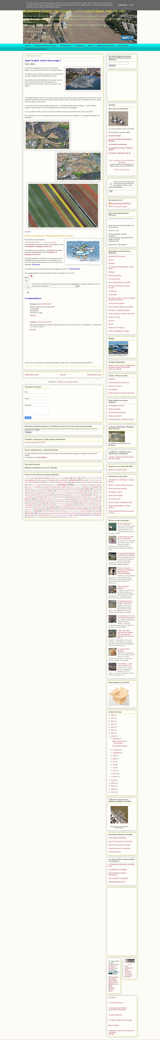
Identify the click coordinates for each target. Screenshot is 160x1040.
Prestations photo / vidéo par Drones (121, 419)
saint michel (74, 513)
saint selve (84, 513)
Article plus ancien (94, 375)
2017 (113, 724)
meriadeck (29, 505)
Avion (33, 478)
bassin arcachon (62, 482)
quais (97, 511)
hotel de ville (80, 501)
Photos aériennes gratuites (118, 488)
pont (36, 511)
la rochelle (43, 503)
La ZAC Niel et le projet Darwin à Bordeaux (126, 537)
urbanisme (98, 515)
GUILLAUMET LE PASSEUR (118, 878)
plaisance (30, 511)
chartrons (42, 491)
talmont (58, 515)
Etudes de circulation (116, 495)
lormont (77, 503)
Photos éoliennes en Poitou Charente (121, 314)
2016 (113, 727)
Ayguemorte (41, 478)
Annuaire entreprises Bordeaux (129, 974)
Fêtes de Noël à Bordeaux (123, 587)
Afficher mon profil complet (118, 206)
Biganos (49, 478)
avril (114, 767)
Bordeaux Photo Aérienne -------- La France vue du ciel (74, 10)
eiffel (50, 495)
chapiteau (96, 489)
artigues (91, 480)
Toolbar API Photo (115, 852)
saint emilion (57, 513)
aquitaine (44, 480)
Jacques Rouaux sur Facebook (119, 848)
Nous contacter (123, 45)
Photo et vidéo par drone (122, 170)
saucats (99, 513)
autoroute (27, 482)
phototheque (73, 509)
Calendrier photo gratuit (117, 256)
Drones (90, 45)
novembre (116, 750)
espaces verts (75, 495)
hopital (67, 501)
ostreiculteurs (29, 507)
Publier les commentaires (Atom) (67, 382)
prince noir (60, 511)
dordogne (34, 495)
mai (114, 764)
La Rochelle (113, 294)
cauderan (27, 489)
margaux (99, 503)
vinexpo (62, 517)
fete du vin (50, 497)
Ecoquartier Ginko (115, 136)
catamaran (86, 487)
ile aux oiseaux (91, 501)
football (71, 497)
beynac (33, 485)
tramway (82, 515)
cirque (81, 491)
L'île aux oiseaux (114, 279)
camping (46, 487)
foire (64, 497)
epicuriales (66, 495)
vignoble (51, 517)
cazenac (35, 489)
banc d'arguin (51, 482)
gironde (45, 499)
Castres (74, 478)
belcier (96, 482)
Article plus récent (32, 375)
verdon (36, 517)
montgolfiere (80, 505)
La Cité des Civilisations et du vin (120, 153)
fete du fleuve (39, 497)
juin (114, 761)
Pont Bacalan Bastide (119, 746)
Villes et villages (114, 965)
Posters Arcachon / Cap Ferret (119, 382)
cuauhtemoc (95, 493)
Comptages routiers (115, 492)
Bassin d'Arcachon (115, 275)
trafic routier (73, 515)
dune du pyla (43, 495)
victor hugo (43, 517)
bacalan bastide (38, 482)
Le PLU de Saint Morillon (117, 1010)
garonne (28, 499)
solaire (36, 515)
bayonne (82, 482)
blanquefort (47, 485)
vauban (30, 517)
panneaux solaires (40, 507)
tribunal (90, 515)
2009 (113, 786)
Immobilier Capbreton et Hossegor (120, 1020)
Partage (111, 1034)
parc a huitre (62, 507)
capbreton (64, 487)
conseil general (48, 493)
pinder (94, 509)
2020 (113, 721)
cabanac (99, 485)
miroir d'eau (49, 505)
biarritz (39, 485)
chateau (50, 491)
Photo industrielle (114, 409)
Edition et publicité (115, 416)
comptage (38, 493)
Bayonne (112, 320)
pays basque (28, 509)
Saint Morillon (29, 480)
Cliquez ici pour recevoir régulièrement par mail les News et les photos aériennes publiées (122, 367)
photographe (63, 509)
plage (100, 509)
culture (27, 495)
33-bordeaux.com (115, 499)
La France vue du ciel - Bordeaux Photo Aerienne (119, 827)
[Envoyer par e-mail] (26, 64)
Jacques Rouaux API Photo (121, 203)
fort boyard (84, 497)
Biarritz (111, 324)
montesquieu (69, 505)
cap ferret (54, 487)
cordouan (68, 493)
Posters (111, 260)
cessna (77, 489)
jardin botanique (32, 503)
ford (77, 497)
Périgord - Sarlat (114, 317)
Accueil (27, 45)
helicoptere (59, 501)
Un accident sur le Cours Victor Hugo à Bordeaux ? (126, 617)
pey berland (52, 509)
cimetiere (59, 491)
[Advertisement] (122, 85)
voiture (74, 517)
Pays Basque (113, 389)
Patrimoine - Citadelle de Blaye (119, 310)
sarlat (92, 513)
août (114, 756)
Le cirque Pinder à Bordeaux (124, 650)
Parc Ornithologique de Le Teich (120, 282)
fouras (91, 497)
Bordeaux (112, 263)
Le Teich (97, 478)
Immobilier (112, 997)
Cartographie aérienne (116, 405)
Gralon (130, 964)
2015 (113, 730)
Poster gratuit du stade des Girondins (121, 393)
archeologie (62, 480)
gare (97, 497)
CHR (56, 478)
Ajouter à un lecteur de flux (118, 470)
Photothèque (79, 45)
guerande (50, 501)
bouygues (84, 485)
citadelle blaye (91, 491)
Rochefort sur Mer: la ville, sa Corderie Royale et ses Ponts (122, 299)
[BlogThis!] (28, 64)
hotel (72, 501)
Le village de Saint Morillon (118, 1008)
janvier (115, 776)
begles (90, 482)
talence (53, 515)
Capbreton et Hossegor (117, 327)
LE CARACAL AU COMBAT (118, 870)
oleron (97, 505)
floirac (58, 497)
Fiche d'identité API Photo (117, 838)
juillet (115, 759)
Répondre (33, 315)
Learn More (122, 5)
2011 (113, 780)
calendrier (38, 487)
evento (94, 495)
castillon (78, 487)
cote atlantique (77, 493)
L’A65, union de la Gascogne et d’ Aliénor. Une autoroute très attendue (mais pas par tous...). (126, 634)
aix (37, 480)
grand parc (80, 499)
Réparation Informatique (105, 45)
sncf (29, 515)
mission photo (59, 505)
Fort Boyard (113, 291)
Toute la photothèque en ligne (119, 331)
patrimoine (95, 507)
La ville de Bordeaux (116, 1003)
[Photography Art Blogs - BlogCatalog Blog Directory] (114, 982)
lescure (63, 503)
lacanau (58, 503)
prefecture (52, 511)
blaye (54, 485)
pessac (43, 509)
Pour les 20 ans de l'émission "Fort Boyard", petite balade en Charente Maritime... (126, 570)
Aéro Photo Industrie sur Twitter (119, 845)
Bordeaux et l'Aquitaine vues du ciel (39, 246)
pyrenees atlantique (87, 511)
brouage (91, 485)
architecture (73, 480)
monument (90, 505)
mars (115, 770)
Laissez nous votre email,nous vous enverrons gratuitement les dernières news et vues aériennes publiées (121, 184)
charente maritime (30, 491)
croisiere (87, 493)
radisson (40, 513)
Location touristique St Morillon (36, 49)
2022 (113, 718)
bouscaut (76, 485)
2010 (113, 783)
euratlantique (85, 495)
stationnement (44, 515)
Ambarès (27, 478)
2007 (113, 792)
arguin (84, 480)
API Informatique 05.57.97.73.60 (35, 442)
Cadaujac (66, 478)
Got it (131, 5)
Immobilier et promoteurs (117, 412)
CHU (60, 478)
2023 (113, 715)
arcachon (52, 480)
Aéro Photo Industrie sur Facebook (121, 841)
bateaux (73, 482)
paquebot (52, 507)
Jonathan (33, 322)
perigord (36, 509)
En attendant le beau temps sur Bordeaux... (125, 602)
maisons (84, 503)
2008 (113, 789)
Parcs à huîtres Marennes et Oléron (121, 307)
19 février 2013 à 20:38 (44, 322)
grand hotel (69, 499)
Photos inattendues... (125, 524)
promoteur (69, 511)
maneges (92, 503)
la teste (51, 503)
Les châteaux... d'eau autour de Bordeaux (125, 664)
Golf (82, 478)
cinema (66, 491)
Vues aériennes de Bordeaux (118, 144)
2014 (113, 733)
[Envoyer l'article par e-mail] (27, 292)
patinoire (86, 507)
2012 (113, 736)
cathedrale (95, 487)
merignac (39, 505)
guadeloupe (41, 501)
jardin (100, 501)
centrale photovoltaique (52, 489)
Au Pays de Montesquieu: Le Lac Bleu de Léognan (126, 554)
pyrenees (76, 511)
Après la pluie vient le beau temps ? (119, 742)
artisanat (97, 480)
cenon (41, 489)
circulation (74, 491)
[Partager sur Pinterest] (34, 64)
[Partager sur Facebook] (32, 64)
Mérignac (112, 272)
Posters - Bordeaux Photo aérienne (121, 485)
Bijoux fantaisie (114, 1025)
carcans (72, 487)
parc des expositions (75, 507)
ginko (37, 499)
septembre (117, 753)
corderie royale (59, 493)
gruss (33, 501)
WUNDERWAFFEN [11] (117, 882)
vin (57, 517)
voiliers (68, 517)
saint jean (66, 513)
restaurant (48, 513)
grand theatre (90, 499)
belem (27, 485)
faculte (100, 495)
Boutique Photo (65, 45)
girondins (52, 499)
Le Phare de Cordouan (116, 303)
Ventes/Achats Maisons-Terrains (45, 45)
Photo (111, 991)
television (64, 515)
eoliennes (58, 495)
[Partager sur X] (30, 64)
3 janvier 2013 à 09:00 (44, 304)
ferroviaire (30, 497)
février (115, 773)
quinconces (29, 513)
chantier (86, 489)
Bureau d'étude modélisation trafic (120, 502)
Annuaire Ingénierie (115, 1015)
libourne (69, 503)
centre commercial (67, 489)
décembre (116, 739)
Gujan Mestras (89, 478)
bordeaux (62, 484)
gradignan (60, 499)
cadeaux (30, 487)
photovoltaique (83, 509)
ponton (44, 511)
